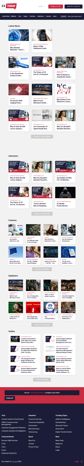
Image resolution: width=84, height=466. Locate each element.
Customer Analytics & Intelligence (14, 431)
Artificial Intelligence (63, 419)
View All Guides (42, 379)
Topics (25, 16)
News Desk (60, 440)
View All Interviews (42, 213)
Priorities (33, 16)
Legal (58, 450)
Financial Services (35, 419)
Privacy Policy (33, 447)
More (55, 16)
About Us (31, 440)
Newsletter (55, 6)
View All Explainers (42, 325)
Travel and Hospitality (36, 422)
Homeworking (61, 422)
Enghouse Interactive (9, 453)
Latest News (6, 16)
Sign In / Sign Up (73, 6)
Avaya (4, 450)
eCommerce (32, 426)
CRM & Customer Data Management (10, 423)
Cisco (4, 447)
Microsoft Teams (62, 426)
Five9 (3, 444)
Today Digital (14, 461)
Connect (49, 16)
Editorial (14, 16)
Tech (20, 16)
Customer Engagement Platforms (14, 428)
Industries (41, 16)
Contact (31, 444)
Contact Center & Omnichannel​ (13, 419)
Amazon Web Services (10, 440)
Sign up (9, 398)
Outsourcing (32, 432)
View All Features (42, 269)
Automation (60, 429)
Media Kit (59, 444)
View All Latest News (42, 136)
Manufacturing (33, 429)
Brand (58, 447)
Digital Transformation (64, 432)
